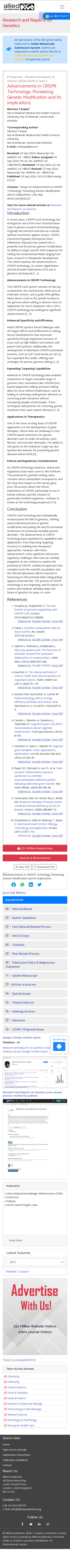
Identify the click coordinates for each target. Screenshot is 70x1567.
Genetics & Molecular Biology (25, 1403)
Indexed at (24, 835)
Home (6, 1444)
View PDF (24, 867)
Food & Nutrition (18, 1392)
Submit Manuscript (24, 976)
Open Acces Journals (15, 1449)
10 (53, 502)
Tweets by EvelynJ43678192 (19, 1360)
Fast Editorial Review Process (31, 927)
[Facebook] (22, 1524)
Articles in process (23, 984)
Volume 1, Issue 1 (17, 1271)
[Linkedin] (39, 1524)
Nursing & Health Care (21, 1425)
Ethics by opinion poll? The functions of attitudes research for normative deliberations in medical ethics (37, 653)
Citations (17, 945)
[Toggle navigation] (62, 7)
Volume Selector (22, 1002)
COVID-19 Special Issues (27, 1029)
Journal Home (14, 900)
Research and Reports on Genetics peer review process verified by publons (32, 1094)
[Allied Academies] (19, 7)
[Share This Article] (11, 884)
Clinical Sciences (17, 1387)
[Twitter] (31, 1524)
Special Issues (21, 994)
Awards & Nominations (35, 858)
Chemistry (13, 1376)
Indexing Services (23, 1011)
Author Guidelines (23, 918)
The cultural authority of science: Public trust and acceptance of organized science (37, 675)
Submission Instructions (16, 1454)
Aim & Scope (20, 936)
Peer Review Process (25, 954)
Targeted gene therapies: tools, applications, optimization (38, 749)
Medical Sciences (17, 1414)
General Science (17, 1398)
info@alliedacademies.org (26, 1509)
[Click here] (35, 1072)
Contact (7, 1465)
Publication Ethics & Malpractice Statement (30, 965)
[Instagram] (48, 1524)
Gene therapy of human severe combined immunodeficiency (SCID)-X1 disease (38, 805)
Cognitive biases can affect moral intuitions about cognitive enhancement (38, 727)
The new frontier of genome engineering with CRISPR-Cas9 (35, 609)
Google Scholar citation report (22, 1037)
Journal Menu (14, 892)
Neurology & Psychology (22, 1420)
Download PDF (45, 867)
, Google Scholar (40, 665)
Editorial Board (21, 909)
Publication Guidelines (15, 1460)
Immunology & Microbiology (24, 1409)
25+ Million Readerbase (36, 848)
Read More (15, 1240)
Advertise (18, 1020)
